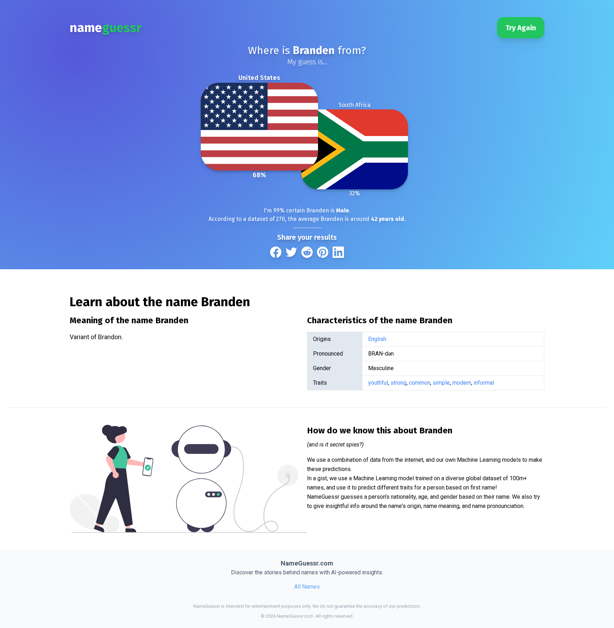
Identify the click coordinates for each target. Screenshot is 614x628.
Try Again (521, 27)
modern (461, 382)
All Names (307, 586)
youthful (378, 382)
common (419, 382)
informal (484, 382)
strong (398, 382)
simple (441, 382)
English (377, 339)
